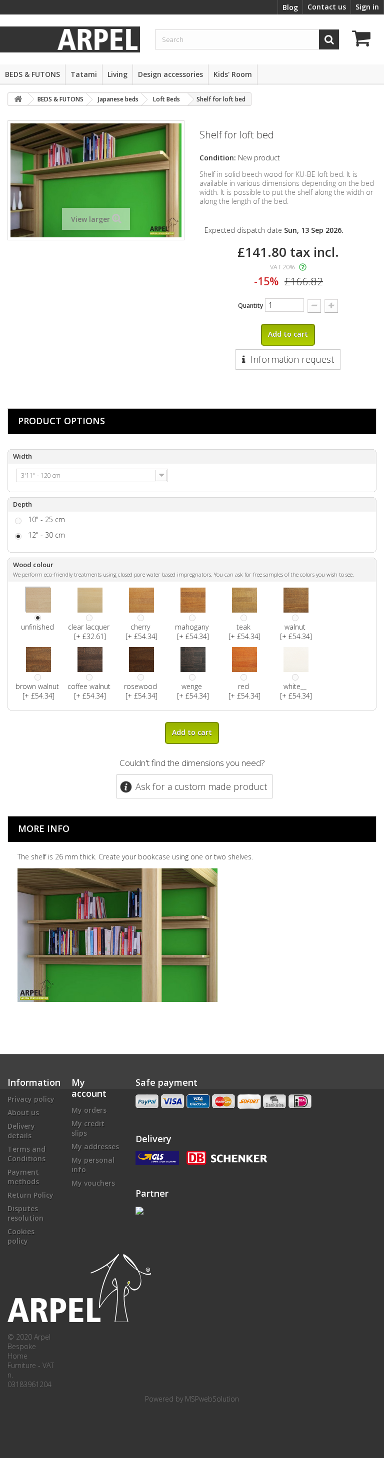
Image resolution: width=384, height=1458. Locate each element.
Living (118, 74)
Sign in (367, 6)
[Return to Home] (18, 99)
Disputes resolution (26, 1213)
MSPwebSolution (212, 1399)
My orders (89, 1110)
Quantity (250, 305)
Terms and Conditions (27, 1153)
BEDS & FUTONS (32, 74)
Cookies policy (21, 1236)
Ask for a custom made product (201, 786)
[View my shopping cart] (364, 39)
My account (89, 1087)
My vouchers (93, 1183)
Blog (290, 7)
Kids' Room (233, 74)
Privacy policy (31, 1099)
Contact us (327, 6)
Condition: (218, 157)
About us (23, 1112)
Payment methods (23, 1176)
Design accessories (170, 74)
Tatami (83, 74)
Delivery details (21, 1130)
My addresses (95, 1146)
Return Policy (31, 1195)
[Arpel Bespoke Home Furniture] (98, 38)
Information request (292, 359)
